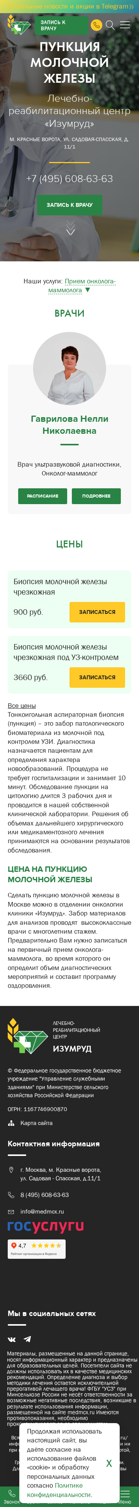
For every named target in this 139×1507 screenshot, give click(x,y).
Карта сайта (36, 1123)
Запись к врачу (53, 25)
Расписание (42, 496)
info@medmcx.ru (42, 1211)
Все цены (22, 705)
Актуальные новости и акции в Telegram (71, 6)
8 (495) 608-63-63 (44, 1194)
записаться (97, 612)
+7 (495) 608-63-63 (69, 179)
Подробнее (96, 496)
